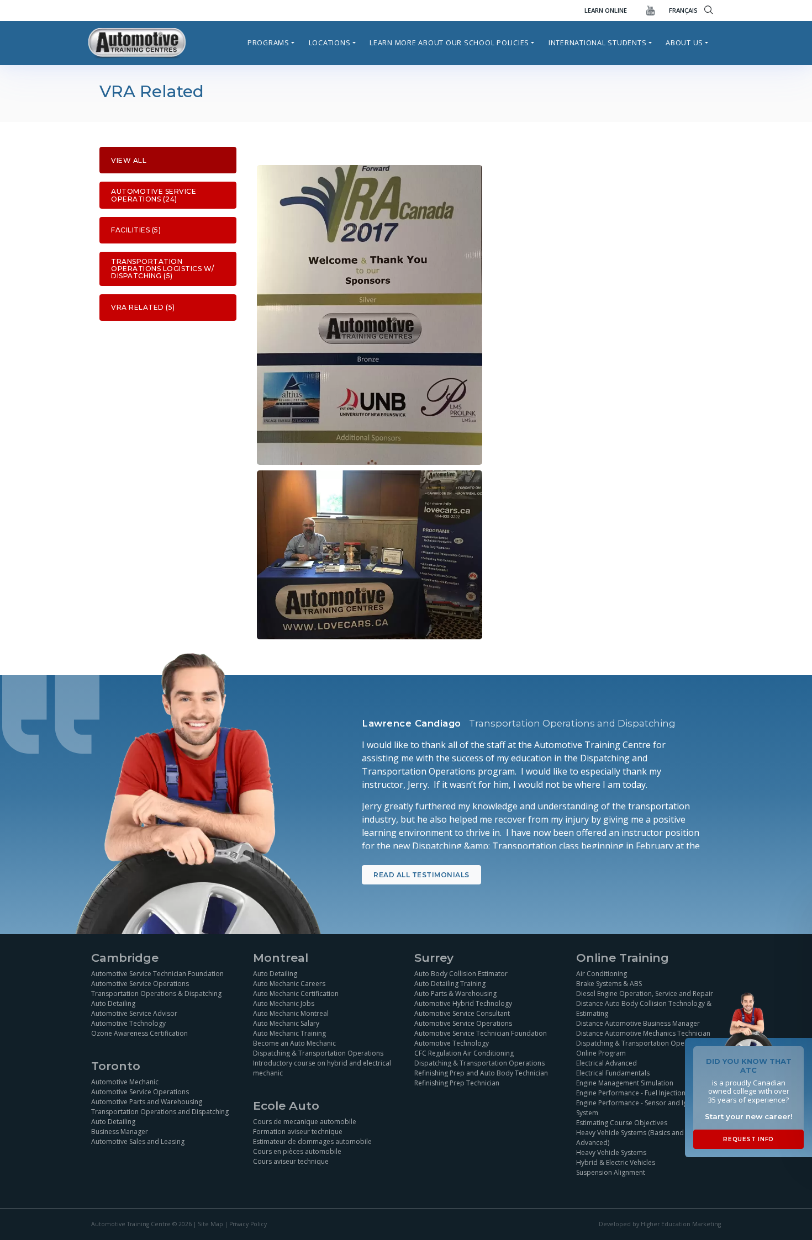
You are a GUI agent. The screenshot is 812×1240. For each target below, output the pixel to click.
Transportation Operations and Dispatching (160, 1111)
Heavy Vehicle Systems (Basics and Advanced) (630, 1137)
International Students (598, 42)
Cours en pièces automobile (297, 1151)
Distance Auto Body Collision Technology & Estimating (643, 1008)
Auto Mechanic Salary (286, 1023)
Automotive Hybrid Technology (463, 1003)
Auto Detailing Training (450, 983)
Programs (268, 42)
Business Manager (119, 1131)
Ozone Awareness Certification (139, 1033)
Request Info (748, 1139)
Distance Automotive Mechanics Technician (643, 1033)
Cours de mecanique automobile (304, 1121)
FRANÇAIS (683, 10)
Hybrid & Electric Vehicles (615, 1162)
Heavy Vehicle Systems (611, 1152)
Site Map (210, 1224)
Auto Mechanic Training (289, 1033)
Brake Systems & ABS (609, 983)
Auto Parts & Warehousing (455, 993)
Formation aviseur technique (297, 1131)
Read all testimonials (421, 875)
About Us (684, 42)
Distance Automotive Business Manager (638, 1023)
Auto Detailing (113, 1003)
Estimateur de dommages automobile (312, 1141)
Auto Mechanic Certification (296, 993)
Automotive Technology (128, 1023)
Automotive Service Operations (140, 983)
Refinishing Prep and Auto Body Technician (481, 1073)
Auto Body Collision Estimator (461, 973)
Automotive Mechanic (125, 1082)
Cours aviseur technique (291, 1161)
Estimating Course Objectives (621, 1122)
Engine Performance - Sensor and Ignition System (640, 1107)
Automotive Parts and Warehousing (146, 1101)
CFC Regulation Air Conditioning (464, 1053)
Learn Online (605, 10)
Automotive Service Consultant (462, 1013)
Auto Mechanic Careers (289, 983)
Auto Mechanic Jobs (283, 1003)
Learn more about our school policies (449, 42)
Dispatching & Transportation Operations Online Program (641, 1048)
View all (128, 160)
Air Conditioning (601, 973)
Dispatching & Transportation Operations (318, 1053)
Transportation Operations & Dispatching (156, 993)
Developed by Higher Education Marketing (660, 1224)
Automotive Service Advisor (134, 1013)
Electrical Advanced (606, 1063)
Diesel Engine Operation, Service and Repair (644, 993)
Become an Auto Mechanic (294, 1043)
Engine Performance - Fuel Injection (631, 1093)
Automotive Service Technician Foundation (157, 973)
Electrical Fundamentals (613, 1073)
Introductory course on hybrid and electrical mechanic (322, 1068)
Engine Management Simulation (624, 1083)
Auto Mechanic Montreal (291, 1013)
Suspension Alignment (610, 1172)
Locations (330, 42)
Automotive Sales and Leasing (137, 1141)
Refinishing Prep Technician (456, 1083)
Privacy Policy (248, 1224)
